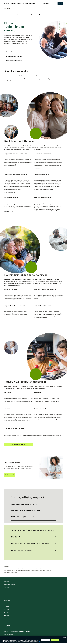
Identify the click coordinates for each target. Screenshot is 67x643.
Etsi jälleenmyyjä (9, 474)
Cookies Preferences (45, 640)
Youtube (7, 615)
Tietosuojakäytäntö (13, 631)
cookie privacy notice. (34, 641)
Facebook (7, 606)
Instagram (7, 609)
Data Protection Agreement (8, 634)
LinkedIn (7, 612)
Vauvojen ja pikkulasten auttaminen (14, 60)
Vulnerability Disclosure (28, 633)
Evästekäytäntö (21, 631)
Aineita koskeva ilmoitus (18, 633)
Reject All (55, 640)
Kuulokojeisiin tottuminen (12, 51)
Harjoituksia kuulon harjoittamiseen (14, 56)
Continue (64, 637)
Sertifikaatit (28, 631)
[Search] (60, 9)
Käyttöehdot (6, 631)
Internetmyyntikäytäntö (8, 633)
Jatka (60, 3)
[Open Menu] (62, 9)
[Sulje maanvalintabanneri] (65, 3)
